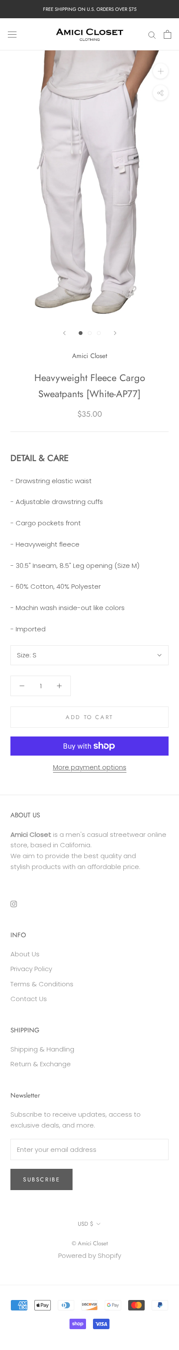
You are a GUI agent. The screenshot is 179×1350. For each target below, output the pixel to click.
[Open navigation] (12, 34)
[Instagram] (13, 903)
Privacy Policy (31, 968)
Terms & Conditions (41, 983)
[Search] (152, 34)
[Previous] (64, 333)
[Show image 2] (90, 333)
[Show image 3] (99, 333)
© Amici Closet (90, 1243)
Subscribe (41, 1179)
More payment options (89, 767)
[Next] (115, 333)
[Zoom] (160, 71)
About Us (25, 954)
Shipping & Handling (42, 1049)
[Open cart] (167, 34)
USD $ (85, 1224)
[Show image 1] (81, 333)
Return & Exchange (40, 1063)
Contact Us (28, 998)
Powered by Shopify (89, 1255)
